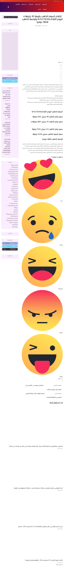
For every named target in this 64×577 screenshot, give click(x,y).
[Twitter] (2, 1)
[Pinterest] (60, 72)
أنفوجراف (14, 167)
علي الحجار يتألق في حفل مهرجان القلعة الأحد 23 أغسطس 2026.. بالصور (40, 527)
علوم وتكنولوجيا (13, 206)
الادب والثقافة (13, 174)
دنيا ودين (14, 191)
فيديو (16, 210)
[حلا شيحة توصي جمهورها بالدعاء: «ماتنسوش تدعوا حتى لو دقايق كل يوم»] (14, 111)
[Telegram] (60, 78)
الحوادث (15, 178)
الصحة (15, 182)
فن (16, 208)
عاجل (15, 199)
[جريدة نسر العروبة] (55, 6)
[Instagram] (1, 1)
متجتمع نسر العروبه (12, 214)
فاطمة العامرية (38, 25)
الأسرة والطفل (13, 172)
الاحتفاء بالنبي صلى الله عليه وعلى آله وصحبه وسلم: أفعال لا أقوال (6, 94)
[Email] (60, 81)
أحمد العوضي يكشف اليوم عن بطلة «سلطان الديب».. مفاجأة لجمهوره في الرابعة (38, 488)
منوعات (15, 227)
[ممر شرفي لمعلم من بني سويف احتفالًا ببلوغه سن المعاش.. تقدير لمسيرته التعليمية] (14, 129)
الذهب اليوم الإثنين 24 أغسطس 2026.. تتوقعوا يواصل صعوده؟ (44, 560)
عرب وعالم (13, 204)
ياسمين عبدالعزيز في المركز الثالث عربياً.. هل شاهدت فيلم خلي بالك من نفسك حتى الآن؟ (36, 446)
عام (16, 201)
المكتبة (15, 184)
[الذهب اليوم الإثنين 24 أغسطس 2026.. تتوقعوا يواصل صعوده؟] (43, 544)
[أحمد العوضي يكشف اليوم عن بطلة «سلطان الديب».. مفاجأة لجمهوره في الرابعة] (38, 468)
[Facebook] (3, 1)
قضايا (15, 212)
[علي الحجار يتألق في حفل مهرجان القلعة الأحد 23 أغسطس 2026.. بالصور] (40, 508)
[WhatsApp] (60, 75)
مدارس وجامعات (12, 218)
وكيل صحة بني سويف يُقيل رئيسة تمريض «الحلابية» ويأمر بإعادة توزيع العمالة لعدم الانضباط (6, 145)
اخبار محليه (13, 170)
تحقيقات (15, 187)
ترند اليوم (14, 189)
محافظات (14, 216)
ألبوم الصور (14, 165)
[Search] (2, 7)
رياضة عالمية (14, 195)
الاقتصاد (14, 176)
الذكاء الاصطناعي (13, 180)
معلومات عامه (13, 223)
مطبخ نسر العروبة (12, 221)
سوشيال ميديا (13, 197)
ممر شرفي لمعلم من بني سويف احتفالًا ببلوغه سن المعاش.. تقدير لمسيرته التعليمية (6, 128)
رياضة (15, 193)
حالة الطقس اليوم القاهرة (11, 17)
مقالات (15, 225)
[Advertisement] (10, 51)
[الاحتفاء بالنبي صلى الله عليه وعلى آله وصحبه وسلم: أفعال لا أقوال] (14, 95)
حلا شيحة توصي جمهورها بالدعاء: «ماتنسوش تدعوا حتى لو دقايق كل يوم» (6, 110)
